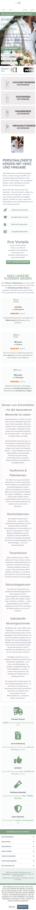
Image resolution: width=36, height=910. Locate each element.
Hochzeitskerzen (10, 528)
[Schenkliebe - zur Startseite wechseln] (18, 3)
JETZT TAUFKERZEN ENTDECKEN (18, 262)
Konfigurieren (22, 907)
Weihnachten (12, 628)
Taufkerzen (14, 485)
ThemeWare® (18, 879)
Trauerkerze (15, 558)
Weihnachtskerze (13, 696)
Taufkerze (21, 691)
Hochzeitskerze (15, 693)
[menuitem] (3, 8)
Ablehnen (12, 907)
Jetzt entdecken (11, 48)
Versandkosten (6, 874)
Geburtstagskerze (12, 596)
